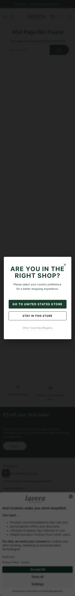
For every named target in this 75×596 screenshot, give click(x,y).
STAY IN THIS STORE (37, 315)
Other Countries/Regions (37, 327)
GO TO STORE (37, 304)
